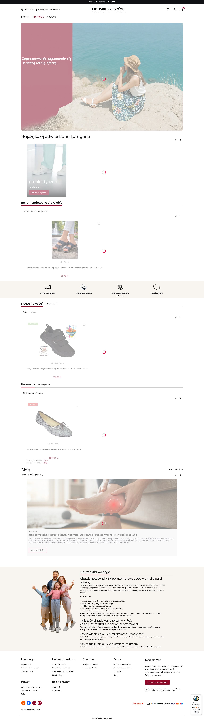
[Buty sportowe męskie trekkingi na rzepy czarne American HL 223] (57, 341)
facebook (29, 703)
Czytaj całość (37, 550)
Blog (115, 675)
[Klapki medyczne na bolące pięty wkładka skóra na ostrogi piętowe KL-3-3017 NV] (64, 240)
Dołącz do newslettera (157, 682)
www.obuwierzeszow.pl (30, 709)
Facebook (56, 690)
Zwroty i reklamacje (29, 690)
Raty (23, 694)
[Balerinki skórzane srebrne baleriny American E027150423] (53, 421)
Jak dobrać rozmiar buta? (31, 687)
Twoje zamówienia (90, 664)
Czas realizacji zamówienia (63, 671)
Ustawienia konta (90, 668)
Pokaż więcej (50, 304)
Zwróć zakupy (57, 675)
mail (40, 703)
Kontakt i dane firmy (122, 664)
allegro (23, 703)
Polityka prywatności (29, 668)
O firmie (117, 671)
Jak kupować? (27, 671)
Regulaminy (26, 664)
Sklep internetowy (101, 718)
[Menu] (200, 695)
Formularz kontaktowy (123, 668)
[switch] (196, 712)
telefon (34, 703)
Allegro (55, 687)
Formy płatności (59, 664)
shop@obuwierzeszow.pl (50, 9)
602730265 (29, 9)
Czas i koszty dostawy (61, 668)
